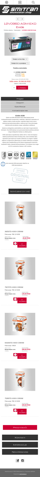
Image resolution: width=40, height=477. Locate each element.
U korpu (22, 87)
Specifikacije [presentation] (20, 107)
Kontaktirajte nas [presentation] (20, 110)
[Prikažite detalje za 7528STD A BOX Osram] (20, 380)
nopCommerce (23, 474)
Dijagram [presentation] (20, 103)
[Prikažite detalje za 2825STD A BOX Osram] (20, 213)
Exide (23, 76)
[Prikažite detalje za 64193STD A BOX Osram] (20, 324)
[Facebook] (17, 460)
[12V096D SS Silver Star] (22, 19)
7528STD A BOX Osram (14, 398)
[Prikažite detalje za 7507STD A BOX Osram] (20, 268)
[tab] (20, 99)
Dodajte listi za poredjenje (18, 63)
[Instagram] (22, 460)
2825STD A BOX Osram (14, 231)
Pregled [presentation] (20, 99)
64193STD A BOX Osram (14, 343)
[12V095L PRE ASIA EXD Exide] (18, 19)
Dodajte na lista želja (19, 59)
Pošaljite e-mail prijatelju (20, 68)
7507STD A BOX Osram (14, 287)
